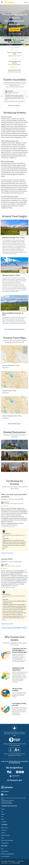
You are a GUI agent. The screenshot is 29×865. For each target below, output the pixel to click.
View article (5, 367)
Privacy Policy (4, 863)
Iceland (3, 814)
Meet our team (4, 827)
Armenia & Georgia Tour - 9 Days (13, 237)
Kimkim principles (5, 835)
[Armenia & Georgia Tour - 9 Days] (14, 227)
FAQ (2, 848)
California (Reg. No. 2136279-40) (7, 800)
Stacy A (7, 86)
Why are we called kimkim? (7, 854)
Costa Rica (3, 821)
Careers (3, 832)
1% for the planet (5, 856)
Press (2, 837)
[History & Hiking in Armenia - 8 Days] (14, 303)
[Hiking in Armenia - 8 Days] (14, 265)
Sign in (26, 2)
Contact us (4, 830)
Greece (3, 809)
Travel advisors (4, 843)
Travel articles (4, 851)
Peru (2, 816)
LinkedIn (6, 794)
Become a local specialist (7, 840)
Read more (14, 525)
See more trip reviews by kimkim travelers (14, 627)
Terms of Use (20, 861)
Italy (2, 811)
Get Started (14, 29)
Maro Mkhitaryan (11, 526)
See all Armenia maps (14, 423)
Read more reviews (13, 105)
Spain (2, 819)
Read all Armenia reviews (7, 553)
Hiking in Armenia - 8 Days (11, 275)
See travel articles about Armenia (14, 329)
